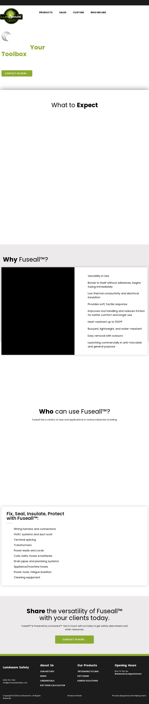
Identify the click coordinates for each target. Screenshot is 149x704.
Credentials (47, 680)
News (43, 676)
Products (46, 12)
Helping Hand (140, 695)
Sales (62, 12)
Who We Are (98, 12)
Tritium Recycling (88, 671)
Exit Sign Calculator (52, 685)
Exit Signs (83, 676)
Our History (47, 671)
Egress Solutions (87, 680)
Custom (78, 12)
